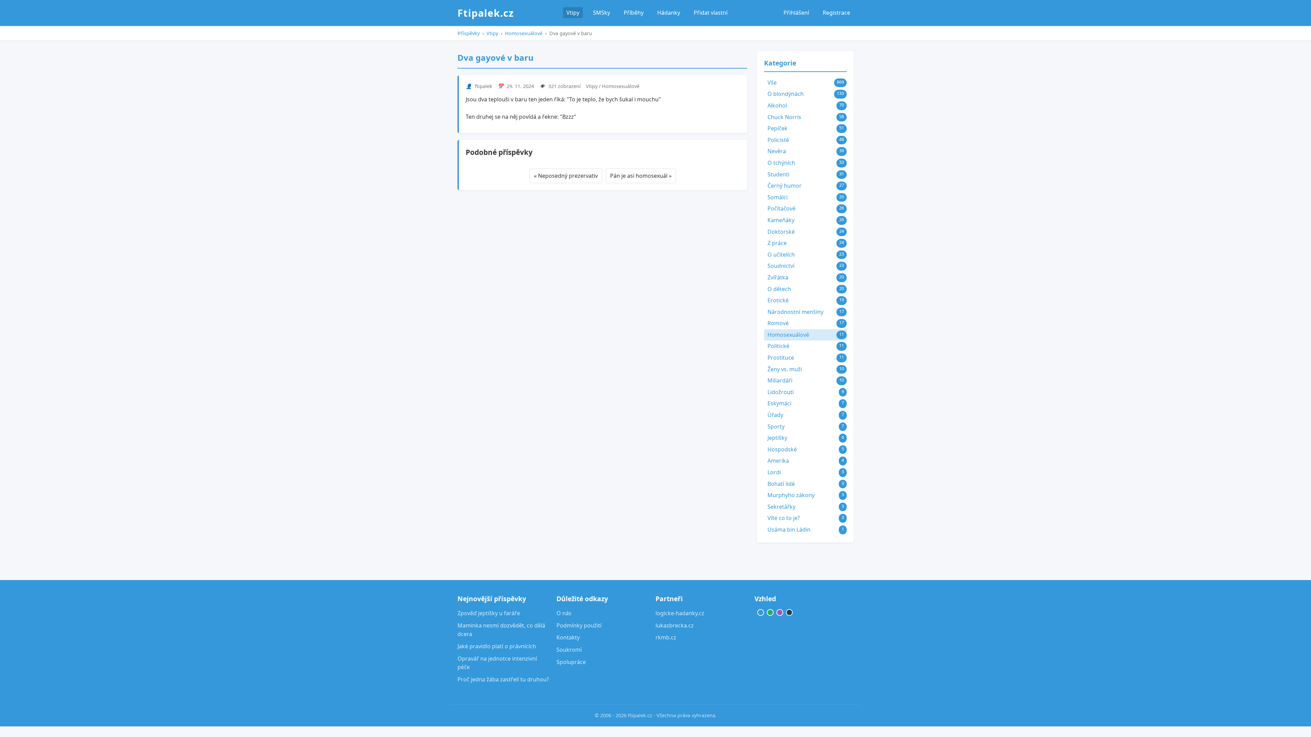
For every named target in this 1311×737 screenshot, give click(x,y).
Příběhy (634, 12)
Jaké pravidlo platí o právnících (496, 646)
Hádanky (668, 12)
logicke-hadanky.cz (680, 613)
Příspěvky (468, 33)
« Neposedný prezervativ (566, 175)
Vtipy (572, 12)
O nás (564, 613)
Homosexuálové (523, 33)
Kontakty (568, 637)
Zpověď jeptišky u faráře (488, 613)
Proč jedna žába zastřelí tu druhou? (503, 679)
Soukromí (569, 649)
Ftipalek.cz (485, 12)
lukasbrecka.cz (675, 625)
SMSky (601, 12)
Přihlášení (796, 12)
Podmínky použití (579, 625)
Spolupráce (571, 662)
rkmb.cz (666, 637)
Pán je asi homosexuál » (641, 175)
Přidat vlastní (711, 12)
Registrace (836, 12)
